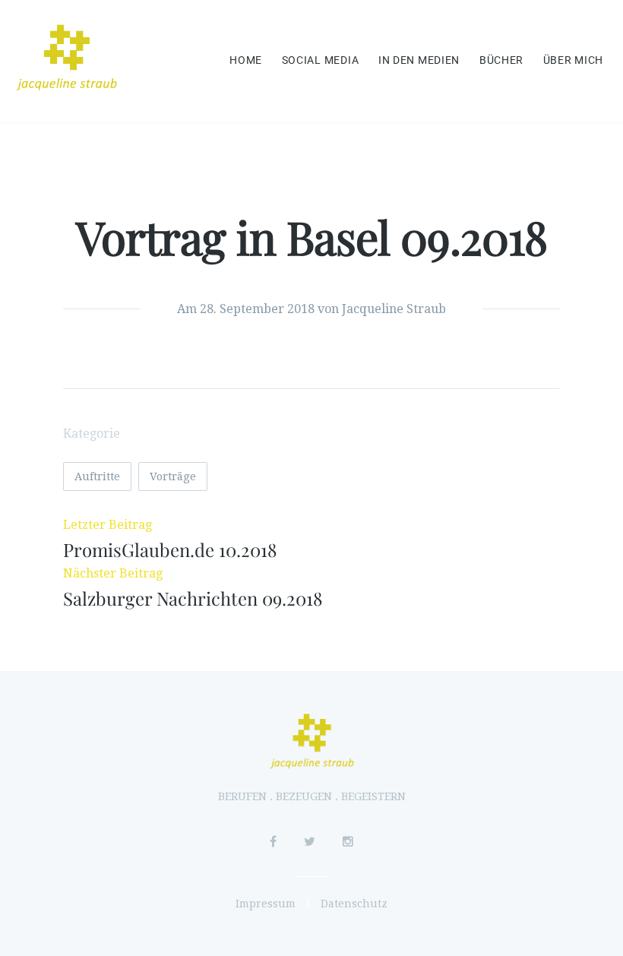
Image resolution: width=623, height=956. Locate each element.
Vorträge (173, 476)
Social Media (320, 60)
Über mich (573, 60)
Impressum (266, 903)
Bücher (501, 60)
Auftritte (97, 476)
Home (245, 60)
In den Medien (419, 60)
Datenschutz (354, 903)
